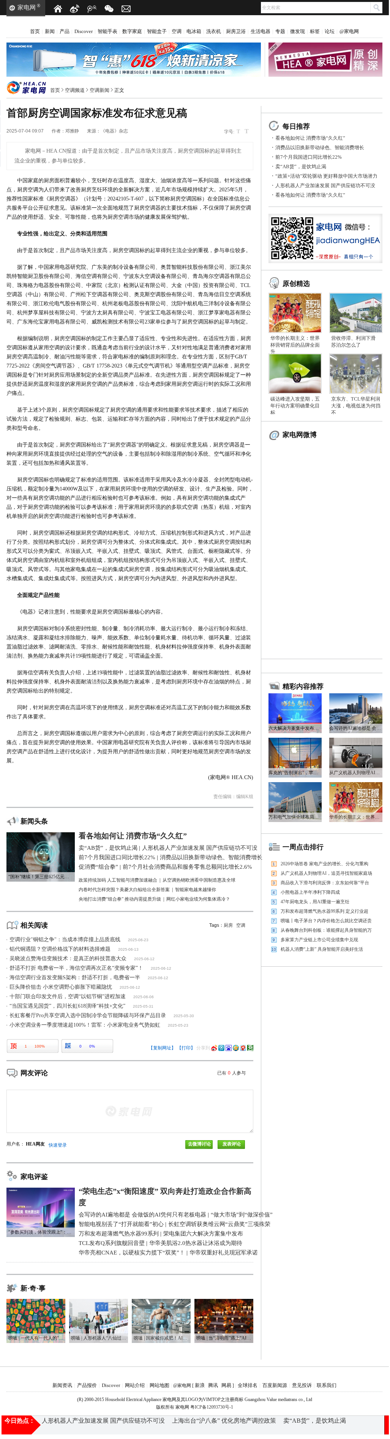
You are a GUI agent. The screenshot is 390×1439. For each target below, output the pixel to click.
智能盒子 (157, 31)
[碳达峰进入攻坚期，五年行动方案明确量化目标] (295, 356)
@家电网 (349, 31)
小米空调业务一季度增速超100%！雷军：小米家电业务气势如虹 (84, 1025)
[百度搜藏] (229, 1048)
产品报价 (87, 1385)
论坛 (330, 31)
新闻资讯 (62, 1385)
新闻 (50, 31)
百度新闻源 (274, 1385)
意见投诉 (302, 1385)
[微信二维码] (109, 8)
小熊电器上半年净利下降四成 (310, 892)
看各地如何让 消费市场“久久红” (310, 138)
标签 (315, 31)
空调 (177, 31)
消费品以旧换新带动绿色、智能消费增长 (319, 147)
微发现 (297, 31)
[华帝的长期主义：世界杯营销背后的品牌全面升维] (295, 295)
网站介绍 (135, 1385)
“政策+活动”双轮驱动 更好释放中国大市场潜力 (326, 176)
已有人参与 (231, 1073)
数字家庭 (132, 31)
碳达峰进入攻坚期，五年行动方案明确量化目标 (295, 405)
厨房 (228, 925)
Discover (83, 31)
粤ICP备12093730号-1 (211, 1407)
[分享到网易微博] (243, 1048)
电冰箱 (193, 31)
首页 (35, 31)
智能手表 (107, 31)
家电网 (26, 7)
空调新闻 (99, 90)
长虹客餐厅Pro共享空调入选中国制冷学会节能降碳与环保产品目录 (87, 1015)
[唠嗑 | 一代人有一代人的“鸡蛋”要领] (35, 1301)
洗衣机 (213, 31)
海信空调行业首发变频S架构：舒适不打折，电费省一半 (74, 977)
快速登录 (58, 1145)
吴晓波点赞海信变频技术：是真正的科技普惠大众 (67, 958)
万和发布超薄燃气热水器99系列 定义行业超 (324, 911)
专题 (280, 31)
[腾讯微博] (92, 8)
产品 (64, 31)
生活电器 (260, 31)
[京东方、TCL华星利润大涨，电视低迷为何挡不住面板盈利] (355, 356)
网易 (226, 1385)
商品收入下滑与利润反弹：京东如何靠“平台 (325, 882)
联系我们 (326, 1385)
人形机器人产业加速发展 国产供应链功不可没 (325, 185)
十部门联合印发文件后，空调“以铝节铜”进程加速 (67, 996)
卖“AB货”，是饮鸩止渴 (300, 166)
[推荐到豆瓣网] (250, 1048)
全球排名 (247, 1385)
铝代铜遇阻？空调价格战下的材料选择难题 (60, 949)
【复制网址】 (162, 1048)
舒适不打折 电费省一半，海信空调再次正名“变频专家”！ (76, 968)
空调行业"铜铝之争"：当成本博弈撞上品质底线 (64, 939)
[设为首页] (57, 8)
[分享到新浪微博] (214, 1048)
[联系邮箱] (126, 8)
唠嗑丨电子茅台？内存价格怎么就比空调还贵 (326, 920)
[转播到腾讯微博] (221, 1048)
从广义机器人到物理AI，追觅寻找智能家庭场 (326, 873)
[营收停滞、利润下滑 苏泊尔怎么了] (355, 295)
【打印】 (186, 1048)
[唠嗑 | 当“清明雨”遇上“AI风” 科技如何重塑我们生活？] (223, 1301)
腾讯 (213, 1385)
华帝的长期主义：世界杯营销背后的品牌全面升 (295, 345)
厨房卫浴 (236, 31)
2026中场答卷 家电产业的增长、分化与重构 (324, 863)
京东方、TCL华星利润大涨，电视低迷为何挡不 (356, 405)
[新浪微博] (75, 8)
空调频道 (75, 90)
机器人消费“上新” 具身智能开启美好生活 (322, 949)
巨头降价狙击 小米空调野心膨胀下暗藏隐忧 (60, 987)
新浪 (200, 1385)
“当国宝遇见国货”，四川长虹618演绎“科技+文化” (67, 1006)
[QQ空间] (236, 1048)
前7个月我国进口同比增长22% (308, 157)
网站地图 (159, 1385)
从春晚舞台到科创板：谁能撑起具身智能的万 (326, 930)
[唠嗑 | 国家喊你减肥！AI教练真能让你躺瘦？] (161, 1301)
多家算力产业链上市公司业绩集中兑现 (319, 939)
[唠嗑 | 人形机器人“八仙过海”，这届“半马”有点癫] (98, 1301)
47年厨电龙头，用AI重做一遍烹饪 (315, 901)
